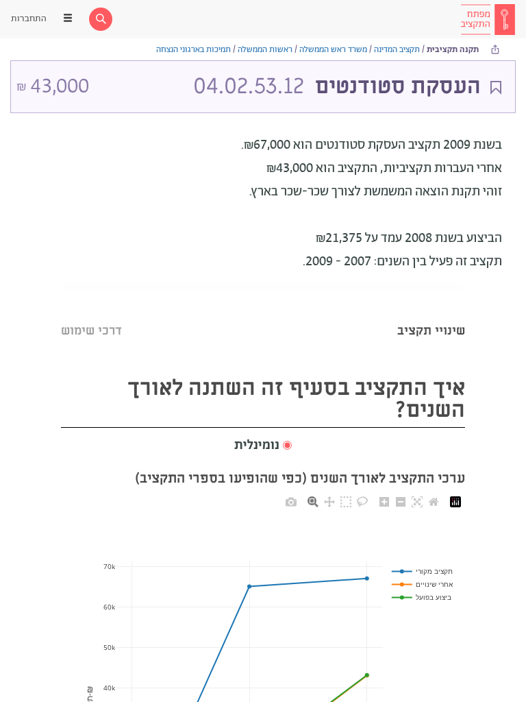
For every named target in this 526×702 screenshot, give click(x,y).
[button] (263, 446)
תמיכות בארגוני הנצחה (193, 50)
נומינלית (256, 446)
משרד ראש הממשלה (333, 50)
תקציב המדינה (397, 50)
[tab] (431, 313)
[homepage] (487, 19)
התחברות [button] (29, 18)
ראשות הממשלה (265, 50)
